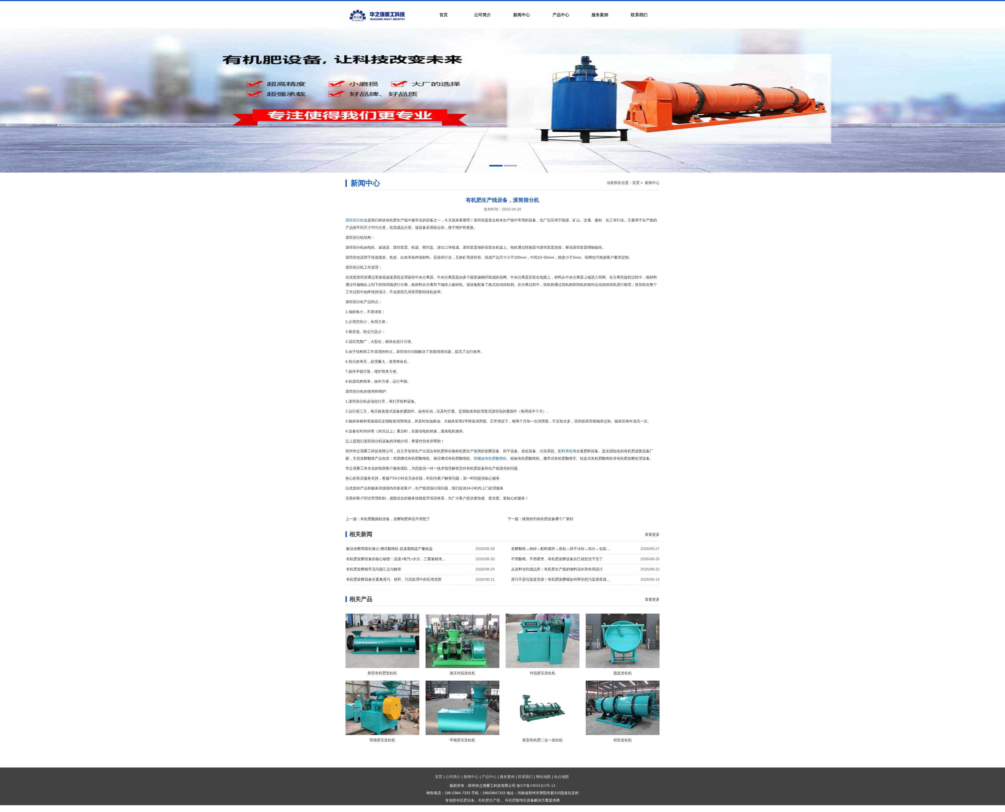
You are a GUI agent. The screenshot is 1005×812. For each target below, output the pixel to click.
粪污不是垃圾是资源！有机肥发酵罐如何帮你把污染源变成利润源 (562, 579)
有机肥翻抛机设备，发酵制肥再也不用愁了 (395, 519)
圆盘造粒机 (622, 673)
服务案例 (599, 15)
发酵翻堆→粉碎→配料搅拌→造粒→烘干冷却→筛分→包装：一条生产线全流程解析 (562, 549)
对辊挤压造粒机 (542, 673)
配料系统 (565, 451)
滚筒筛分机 (354, 220)
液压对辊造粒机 (462, 673)
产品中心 (560, 15)
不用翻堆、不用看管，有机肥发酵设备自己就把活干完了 (557, 559)
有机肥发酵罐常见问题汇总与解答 (373, 569)
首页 (443, 15)
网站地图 (543, 777)
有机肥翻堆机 (516, 800)
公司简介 (482, 15)
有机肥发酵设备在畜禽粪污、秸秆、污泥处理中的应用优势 (394, 579)
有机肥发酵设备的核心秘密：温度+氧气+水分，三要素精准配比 (397, 559)
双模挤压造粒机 (382, 740)
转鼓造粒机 (622, 740)
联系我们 (639, 15)
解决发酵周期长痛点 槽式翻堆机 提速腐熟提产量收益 (389, 549)
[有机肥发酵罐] (384, 15)
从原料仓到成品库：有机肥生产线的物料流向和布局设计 (557, 569)
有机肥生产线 (489, 800)
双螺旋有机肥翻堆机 (490, 458)
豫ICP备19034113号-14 (536, 785)
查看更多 (652, 534)
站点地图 (561, 777)
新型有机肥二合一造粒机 (542, 740)
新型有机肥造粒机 (382, 673)
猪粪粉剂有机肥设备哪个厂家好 (547, 519)
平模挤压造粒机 (462, 740)
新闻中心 (521, 15)
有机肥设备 (465, 800)
